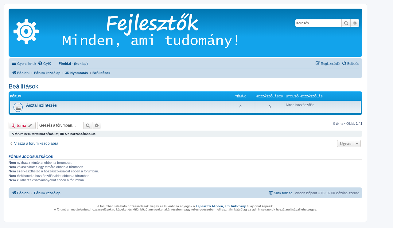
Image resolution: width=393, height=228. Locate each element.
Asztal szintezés (41, 105)
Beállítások (23, 86)
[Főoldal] (159, 32)
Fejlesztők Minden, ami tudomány (221, 206)
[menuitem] (44, 63)
